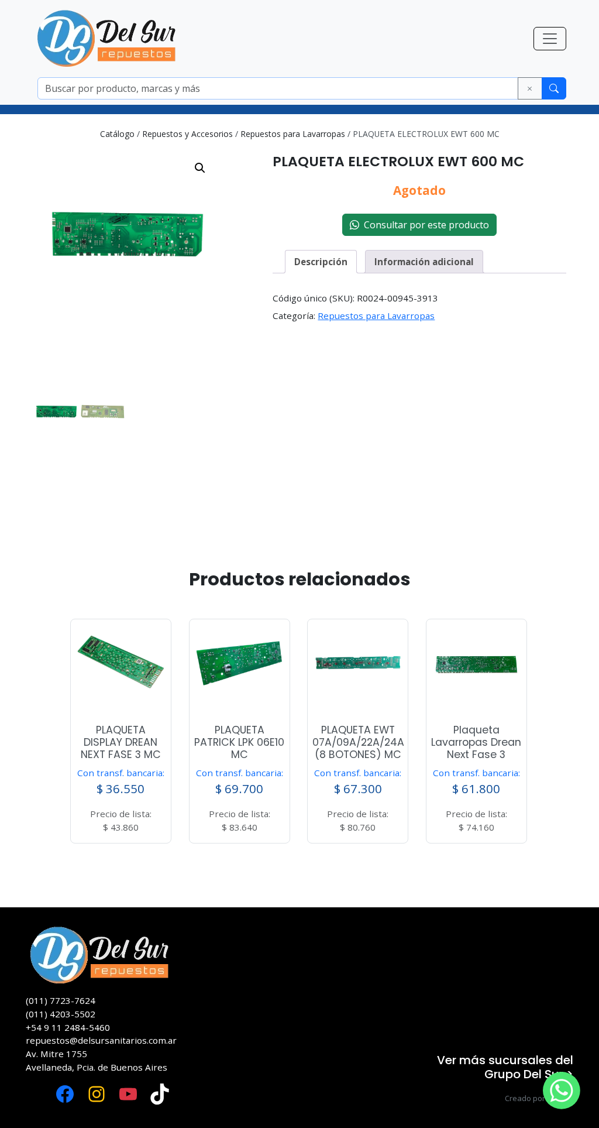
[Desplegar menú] (549, 38)
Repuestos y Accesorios (187, 133)
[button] (200, 168)
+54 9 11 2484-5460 (68, 1027)
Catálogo (117, 133)
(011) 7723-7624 (60, 1000)
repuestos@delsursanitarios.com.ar (101, 1040)
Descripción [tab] (320, 262)
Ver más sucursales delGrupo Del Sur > (505, 1067)
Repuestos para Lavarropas (292, 133)
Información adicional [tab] (424, 262)
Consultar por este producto (424, 224)
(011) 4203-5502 (60, 1014)
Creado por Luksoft (539, 1098)
